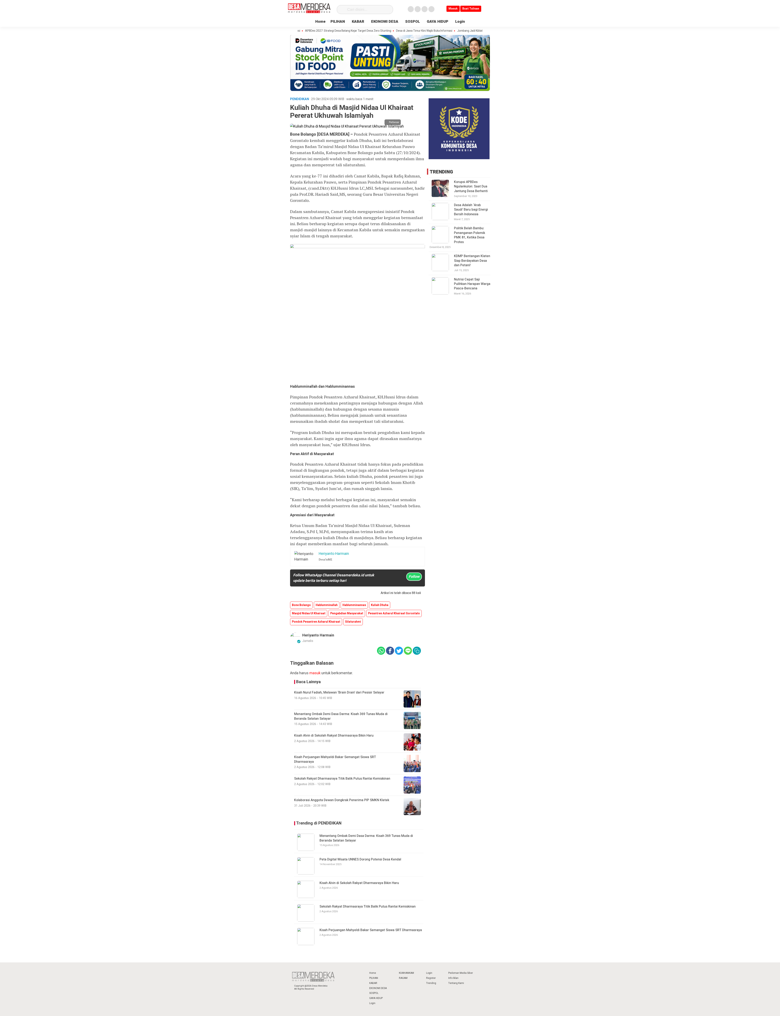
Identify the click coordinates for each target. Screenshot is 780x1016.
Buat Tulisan (470, 8)
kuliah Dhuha (379, 605)
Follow (414, 576)
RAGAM (403, 978)
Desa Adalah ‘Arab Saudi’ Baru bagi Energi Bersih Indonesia (471, 210)
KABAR (358, 21)
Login (460, 21)
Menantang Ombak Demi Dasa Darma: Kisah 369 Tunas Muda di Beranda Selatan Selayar (366, 838)
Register (431, 978)
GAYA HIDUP (437, 21)
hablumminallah (327, 605)
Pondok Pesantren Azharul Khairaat (316, 622)
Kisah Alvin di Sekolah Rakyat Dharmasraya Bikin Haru (359, 883)
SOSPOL (412, 21)
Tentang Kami (456, 983)
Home (320, 21)
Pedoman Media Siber (460, 973)
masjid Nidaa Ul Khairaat (308, 613)
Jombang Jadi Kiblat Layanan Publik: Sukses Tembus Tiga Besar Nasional (467, 31)
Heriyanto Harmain (318, 635)
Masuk (453, 8)
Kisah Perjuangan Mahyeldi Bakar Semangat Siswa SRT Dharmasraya (371, 930)
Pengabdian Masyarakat (346, 613)
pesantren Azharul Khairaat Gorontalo (394, 613)
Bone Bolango (301, 605)
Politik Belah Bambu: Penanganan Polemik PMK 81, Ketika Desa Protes (469, 235)
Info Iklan (453, 978)
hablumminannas (354, 605)
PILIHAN (337, 21)
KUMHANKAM (406, 973)
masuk (315, 673)
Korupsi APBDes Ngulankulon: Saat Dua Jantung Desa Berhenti (471, 187)
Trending (431, 983)
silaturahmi (353, 622)
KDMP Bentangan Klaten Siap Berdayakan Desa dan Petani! (472, 261)
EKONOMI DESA (384, 21)
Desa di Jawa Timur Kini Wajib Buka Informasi (388, 31)
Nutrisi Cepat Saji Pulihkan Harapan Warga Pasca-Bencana (472, 284)
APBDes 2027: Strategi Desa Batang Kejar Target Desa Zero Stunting (312, 31)
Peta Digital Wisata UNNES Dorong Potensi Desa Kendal (360, 859)
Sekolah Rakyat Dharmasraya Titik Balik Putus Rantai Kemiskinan (368, 906)
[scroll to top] (753, 1009)
